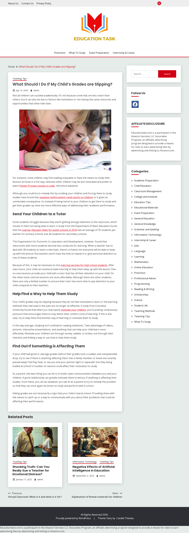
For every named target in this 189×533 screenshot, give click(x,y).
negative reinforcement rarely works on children (66, 197)
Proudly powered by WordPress (73, 518)
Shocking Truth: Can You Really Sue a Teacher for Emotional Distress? (31, 470)
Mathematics (141, 262)
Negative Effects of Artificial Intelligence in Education (93, 469)
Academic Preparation (146, 180)
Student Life (141, 305)
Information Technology (84, 461)
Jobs (136, 245)
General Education (144, 218)
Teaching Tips (20, 78)
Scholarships (141, 294)
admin (36, 90)
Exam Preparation (174, 3)
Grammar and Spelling (146, 229)
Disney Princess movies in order (37, 185)
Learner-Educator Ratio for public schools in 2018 (49, 230)
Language (139, 251)
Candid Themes (125, 518)
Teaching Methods (144, 311)
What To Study (169, 3)
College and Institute (145, 196)
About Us (13, 3)
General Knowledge (145, 224)
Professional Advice (145, 278)
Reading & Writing (144, 289)
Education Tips (142, 202)
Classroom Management (148, 191)
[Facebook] (135, 104)
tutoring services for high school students (84, 265)
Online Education (143, 267)
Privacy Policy (43, 3)
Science (138, 300)
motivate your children (73, 309)
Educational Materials (146, 207)
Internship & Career (179, 3)
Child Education (142, 185)
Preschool (164, 3)
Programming (142, 283)
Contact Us (27, 3)
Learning (139, 256)
